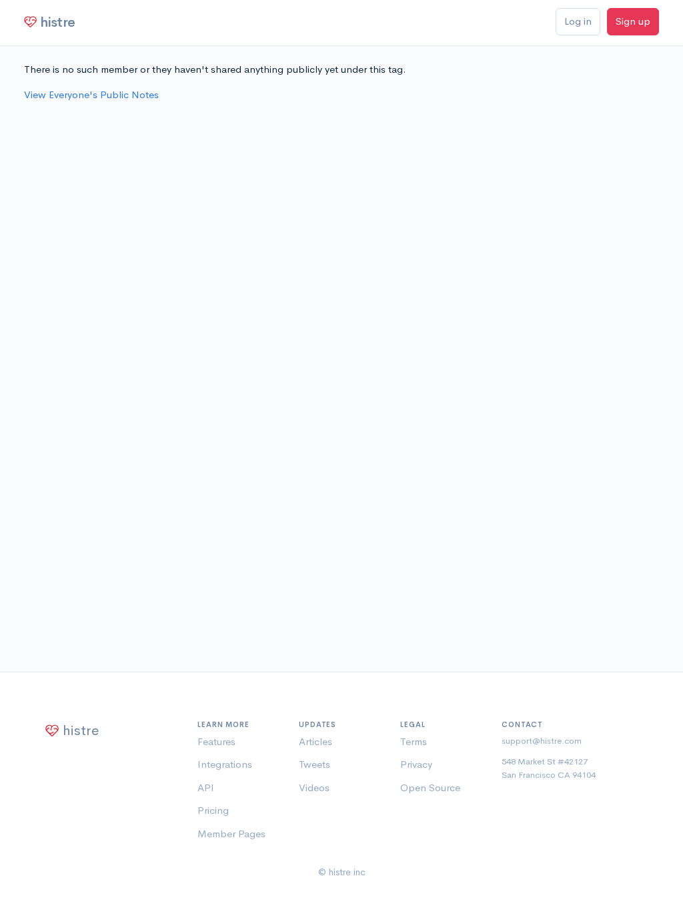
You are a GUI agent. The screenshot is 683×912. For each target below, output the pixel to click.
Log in (578, 21)
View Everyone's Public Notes (91, 94)
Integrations (224, 764)
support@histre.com (542, 740)
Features (216, 741)
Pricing (213, 810)
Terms (413, 741)
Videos (314, 787)
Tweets (314, 764)
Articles (315, 741)
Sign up (633, 21)
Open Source (430, 787)
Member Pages (231, 833)
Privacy (416, 764)
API (205, 787)
